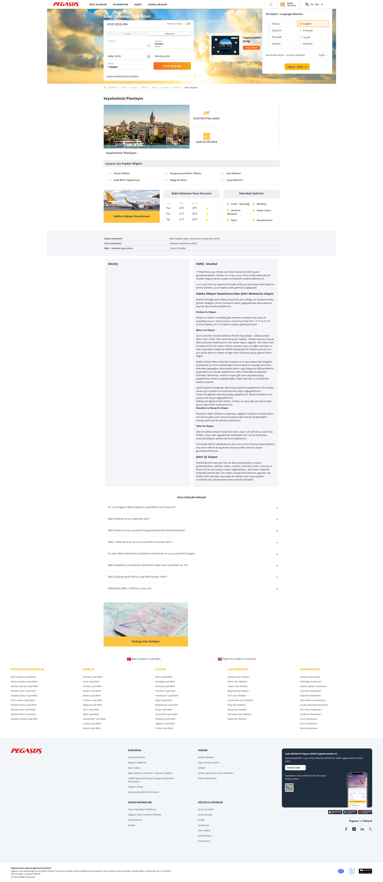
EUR (321, 55)
